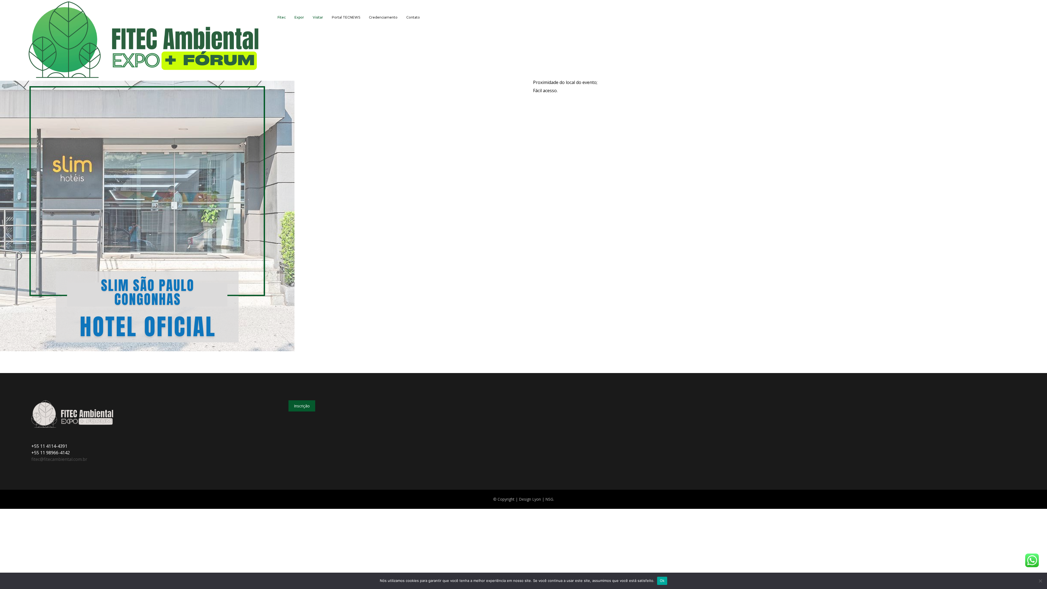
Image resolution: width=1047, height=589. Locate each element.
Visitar (318, 17)
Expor (299, 17)
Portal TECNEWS (346, 17)
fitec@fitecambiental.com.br (59, 459)
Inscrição (302, 405)
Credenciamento (383, 17)
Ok (662, 580)
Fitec (282, 17)
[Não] (1040, 581)
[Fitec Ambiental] (143, 40)
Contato (413, 17)
